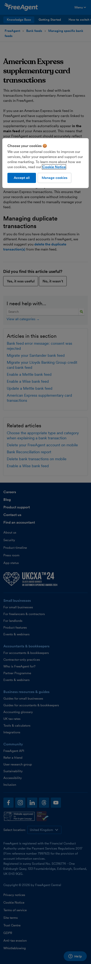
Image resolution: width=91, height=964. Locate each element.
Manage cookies (54, 178)
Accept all (22, 178)
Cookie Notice (54, 167)
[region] (45, 163)
